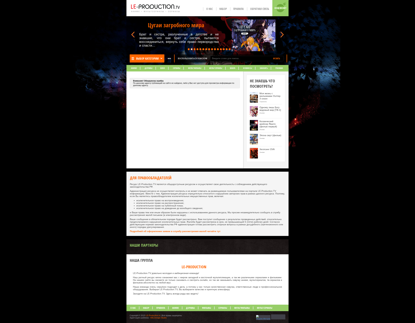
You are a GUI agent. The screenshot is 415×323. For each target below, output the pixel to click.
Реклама (279, 68)
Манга (232, 68)
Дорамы (148, 68)
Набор (223, 9)
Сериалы (176, 68)
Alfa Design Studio (158, 318)
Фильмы (206, 307)
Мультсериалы (215, 68)
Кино (162, 68)
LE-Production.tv (153, 315)
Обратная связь (259, 9)
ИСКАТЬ (276, 58)
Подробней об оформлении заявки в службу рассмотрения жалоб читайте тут (175, 231)
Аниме (134, 68)
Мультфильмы (194, 68)
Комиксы (247, 68)
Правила (238, 9)
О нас (209, 9)
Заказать (264, 68)
